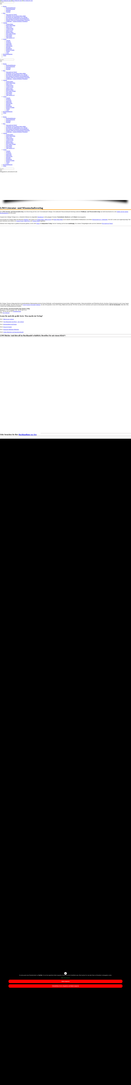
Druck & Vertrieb (7, 327)
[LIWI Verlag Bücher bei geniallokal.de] (20, 432)
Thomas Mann (40, 219)
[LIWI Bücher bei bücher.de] (23, 353)
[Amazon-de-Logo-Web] (14, 343)
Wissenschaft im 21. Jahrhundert (100, 219)
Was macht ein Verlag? (107, 223)
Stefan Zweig (48, 219)
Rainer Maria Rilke (58, 219)
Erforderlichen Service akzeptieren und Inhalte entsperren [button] (65, 986)
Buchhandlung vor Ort (27, 435)
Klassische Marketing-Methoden (11, 329)
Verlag (37, 223)
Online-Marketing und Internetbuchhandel (13, 332)
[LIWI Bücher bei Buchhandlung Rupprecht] (20, 416)
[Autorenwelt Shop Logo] (23, 371)
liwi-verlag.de (6, 312)
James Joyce (27, 221)
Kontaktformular (17, 311)
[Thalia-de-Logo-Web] (14, 378)
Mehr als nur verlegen (8, 319)
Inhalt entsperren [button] (66, 981)
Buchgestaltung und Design (10, 324)
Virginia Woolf (35, 221)
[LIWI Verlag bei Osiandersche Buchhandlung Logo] (23, 388)
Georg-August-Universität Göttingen (31, 304)
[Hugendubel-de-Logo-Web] (20, 407)
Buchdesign (40, 217)
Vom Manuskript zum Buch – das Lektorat (13, 321)
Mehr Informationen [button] (65, 977)
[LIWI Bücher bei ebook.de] (23, 401)
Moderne (26, 219)
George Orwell (19, 221)
